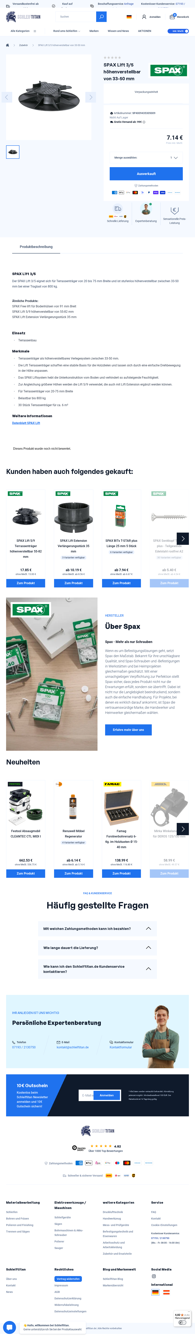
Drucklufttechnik (113, 1212)
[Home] (7, 45)
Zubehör (23, 45)
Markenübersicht (113, 1285)
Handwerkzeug (112, 1218)
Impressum (61, 1285)
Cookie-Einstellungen (164, 1225)
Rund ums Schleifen (65, 30)
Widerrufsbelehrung (66, 1304)
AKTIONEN (144, 30)
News (9, 1291)
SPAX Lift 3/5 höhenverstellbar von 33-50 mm (61, 45)
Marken (94, 30)
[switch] (182, 1322)
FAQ (153, 1212)
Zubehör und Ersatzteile (117, 1253)
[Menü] (189, 1312)
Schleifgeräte (62, 1217)
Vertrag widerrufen (68, 1278)
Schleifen (12, 1212)
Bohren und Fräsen (17, 1218)
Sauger (58, 1248)
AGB (57, 1291)
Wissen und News (118, 30)
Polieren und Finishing (19, 1225)
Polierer (59, 1241)
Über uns (11, 1278)
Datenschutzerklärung (67, 1298)
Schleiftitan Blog (113, 1278)
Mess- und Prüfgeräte (116, 1225)
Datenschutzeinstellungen (70, 1311)
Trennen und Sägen (18, 1231)
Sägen (58, 1223)
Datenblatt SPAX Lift (26, 423)
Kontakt (156, 1218)
